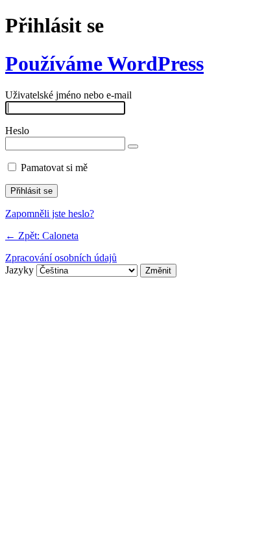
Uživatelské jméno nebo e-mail (68, 94)
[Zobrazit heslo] (133, 146)
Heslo (17, 130)
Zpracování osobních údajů (61, 257)
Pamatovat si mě (54, 167)
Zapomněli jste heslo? (49, 213)
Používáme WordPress (104, 63)
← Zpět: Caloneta (41, 235)
